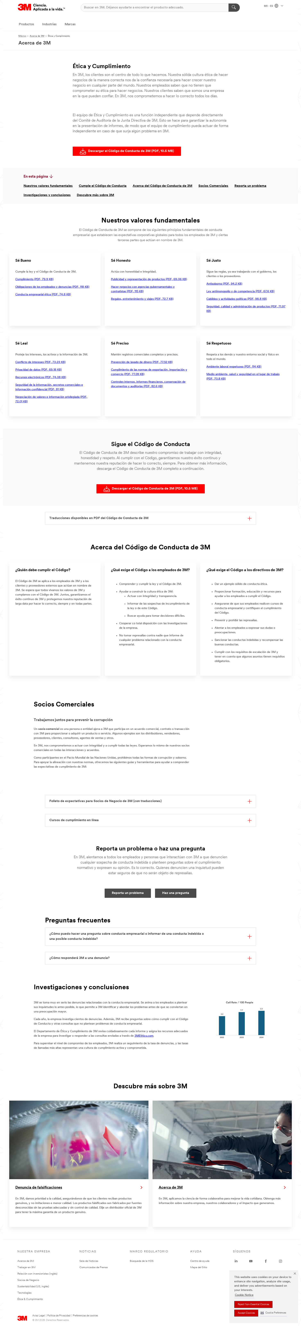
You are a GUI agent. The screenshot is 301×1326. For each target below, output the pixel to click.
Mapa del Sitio (198, 1267)
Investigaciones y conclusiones (47, 195)
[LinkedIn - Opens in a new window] (236, 1261)
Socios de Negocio (28, 1280)
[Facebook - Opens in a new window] (266, 1261)
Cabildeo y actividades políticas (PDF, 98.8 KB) (236, 299)
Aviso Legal (38, 1316)
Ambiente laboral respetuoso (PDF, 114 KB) (233, 366)
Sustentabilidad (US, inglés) (33, 1286)
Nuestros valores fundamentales (48, 186)
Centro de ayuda (199, 1261)
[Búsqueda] (234, 7)
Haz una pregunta (175, 893)
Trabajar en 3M (26, 1267)
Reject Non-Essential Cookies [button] (253, 1304)
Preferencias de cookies (85, 1316)
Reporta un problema (250, 186)
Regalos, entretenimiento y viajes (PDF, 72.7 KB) (142, 299)
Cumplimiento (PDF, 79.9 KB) (34, 279)
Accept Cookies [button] (246, 1313)
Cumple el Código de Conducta (103, 186)
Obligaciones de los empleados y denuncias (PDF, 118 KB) (52, 287)
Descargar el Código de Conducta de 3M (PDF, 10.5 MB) (131, 151)
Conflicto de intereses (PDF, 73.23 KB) (40, 362)
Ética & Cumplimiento (30, 1299)
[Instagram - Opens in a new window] (280, 1261)
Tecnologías (24, 1293)
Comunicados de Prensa (93, 1267)
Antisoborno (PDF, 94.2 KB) (224, 283)
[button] (273, 1313)
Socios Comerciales (213, 186)
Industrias (49, 24)
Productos (26, 24)
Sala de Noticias (88, 1261)
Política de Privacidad (58, 1316)
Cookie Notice (244, 1295)
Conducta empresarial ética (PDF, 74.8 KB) (43, 294)
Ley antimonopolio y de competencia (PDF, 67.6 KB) (240, 291)
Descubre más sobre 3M (95, 195)
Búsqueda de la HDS (142, 1261)
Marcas (70, 24)
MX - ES (269, 6)
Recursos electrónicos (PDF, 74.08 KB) (40, 377)
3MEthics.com (144, 1035)
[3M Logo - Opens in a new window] (41, 7)
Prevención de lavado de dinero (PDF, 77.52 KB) (142, 362)
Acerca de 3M (25, 1261)
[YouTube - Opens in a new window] (251, 1261)
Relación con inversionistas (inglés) (37, 1273)
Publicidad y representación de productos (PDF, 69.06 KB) (149, 279)
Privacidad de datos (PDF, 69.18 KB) (38, 369)
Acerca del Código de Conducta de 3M (162, 186)
